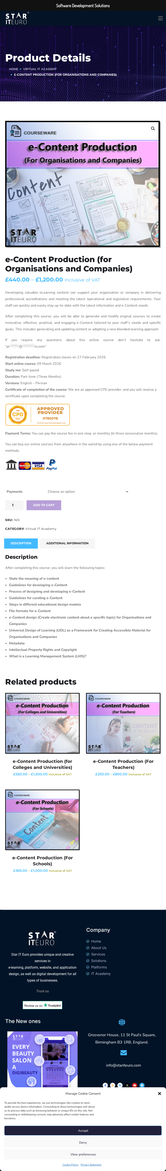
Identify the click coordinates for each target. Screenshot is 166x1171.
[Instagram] (112, 1085)
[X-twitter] (127, 1085)
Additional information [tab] (67, 543)
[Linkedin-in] (120, 1085)
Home (13, 69)
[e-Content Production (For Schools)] (42, 820)
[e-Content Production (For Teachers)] (123, 723)
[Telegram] (142, 1085)
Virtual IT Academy (40, 69)
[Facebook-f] (105, 1085)
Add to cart (44, 505)
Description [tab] (21, 543)
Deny (83, 1142)
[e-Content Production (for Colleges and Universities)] (42, 723)
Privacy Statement (91, 1164)
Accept (83, 1131)
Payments (14, 491)
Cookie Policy (70, 1164)
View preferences (83, 1154)
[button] (159, 1093)
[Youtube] (134, 1085)
